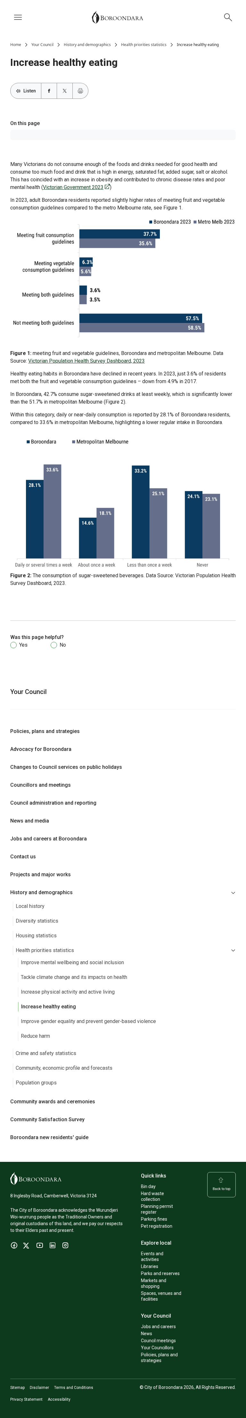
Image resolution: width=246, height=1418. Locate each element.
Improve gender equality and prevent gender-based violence (88, 1021)
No (63, 645)
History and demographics (87, 44)
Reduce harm (35, 1036)
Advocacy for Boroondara (40, 749)
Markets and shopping (153, 1283)
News (146, 1333)
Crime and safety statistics (46, 1053)
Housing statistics (36, 936)
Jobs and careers (158, 1326)
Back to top (221, 1189)
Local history (30, 906)
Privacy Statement (26, 1399)
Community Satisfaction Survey (47, 1119)
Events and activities (152, 1256)
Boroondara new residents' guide (49, 1137)
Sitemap (17, 1387)
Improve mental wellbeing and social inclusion (72, 962)
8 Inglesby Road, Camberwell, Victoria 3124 (53, 1195)
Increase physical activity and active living (68, 992)
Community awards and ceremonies (52, 1102)
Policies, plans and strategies (45, 731)
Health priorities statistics (144, 44)
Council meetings (158, 1340)
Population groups (36, 1083)
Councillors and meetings (40, 785)
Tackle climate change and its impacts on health (74, 977)
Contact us (23, 857)
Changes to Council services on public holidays (66, 767)
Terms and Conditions (73, 1387)
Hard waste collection (152, 1196)
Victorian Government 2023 (73, 187)
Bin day (148, 1186)
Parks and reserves (160, 1273)
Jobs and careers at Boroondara (48, 839)
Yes (23, 645)
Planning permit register (157, 1209)
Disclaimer (39, 1387)
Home (15, 44)
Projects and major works (40, 874)
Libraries (149, 1266)
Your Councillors (157, 1347)
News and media (29, 821)
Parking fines (154, 1219)
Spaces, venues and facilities (161, 1296)
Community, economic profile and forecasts (64, 1068)
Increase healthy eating (48, 1007)
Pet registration (156, 1226)
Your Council (42, 44)
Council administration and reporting (53, 803)
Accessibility (59, 1399)
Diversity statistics (37, 921)
